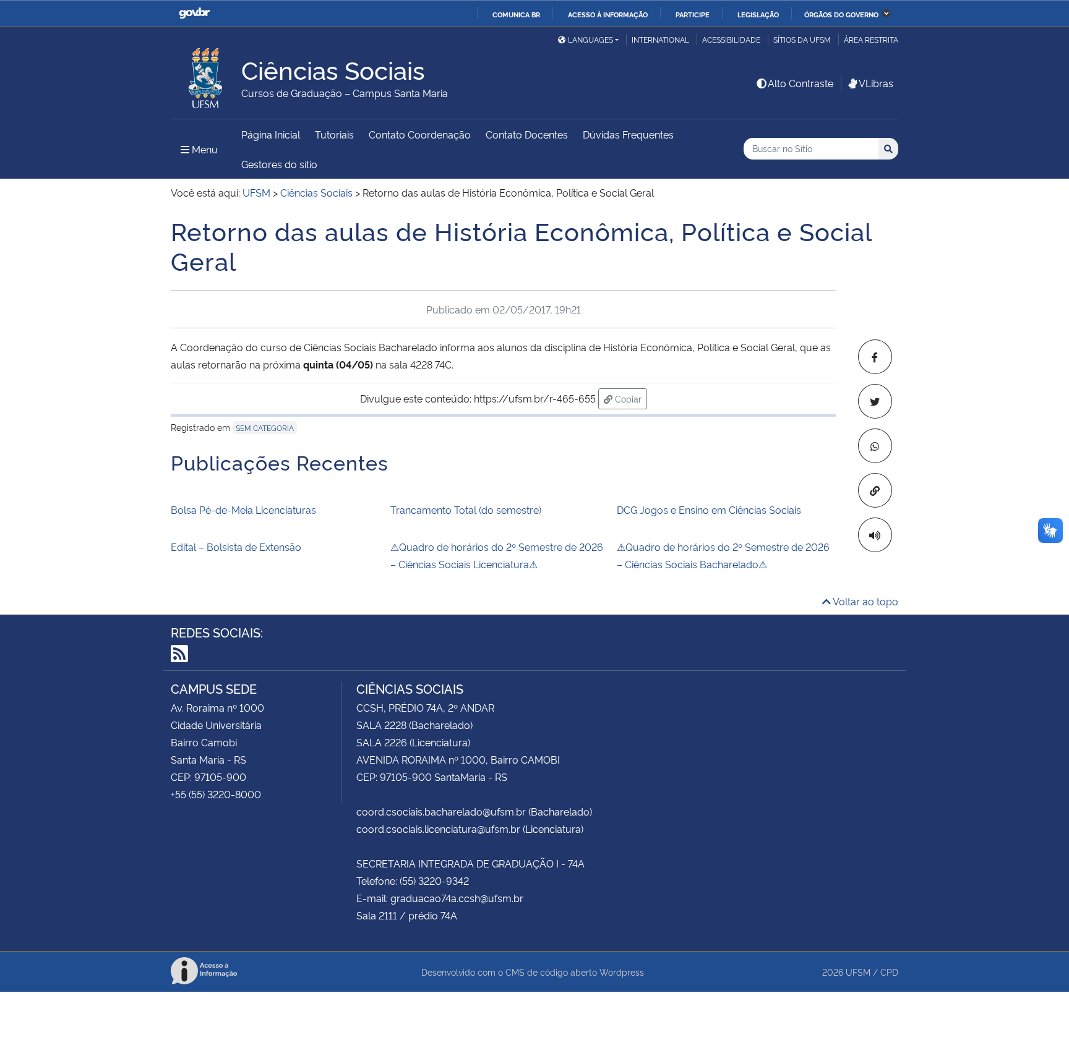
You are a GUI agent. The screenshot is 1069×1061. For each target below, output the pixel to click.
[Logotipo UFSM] (206, 75)
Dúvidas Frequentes (628, 134)
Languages (590, 39)
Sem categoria (265, 427)
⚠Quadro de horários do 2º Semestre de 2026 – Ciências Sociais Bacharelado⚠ (723, 555)
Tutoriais (334, 134)
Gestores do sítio (279, 164)
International (660, 39)
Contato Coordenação (420, 134)
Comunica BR (516, 14)
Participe (693, 14)
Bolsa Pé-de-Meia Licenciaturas (243, 509)
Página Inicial (270, 134)
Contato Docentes (527, 134)
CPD (889, 972)
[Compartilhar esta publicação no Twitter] (875, 401)
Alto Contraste (800, 83)
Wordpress (621, 972)
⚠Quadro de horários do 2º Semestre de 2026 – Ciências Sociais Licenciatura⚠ (496, 555)
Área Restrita (871, 39)
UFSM (858, 972)
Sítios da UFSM (802, 39)
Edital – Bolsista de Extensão (236, 546)
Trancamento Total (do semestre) (465, 509)
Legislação (758, 14)
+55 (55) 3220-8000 (216, 794)
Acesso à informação (608, 14)
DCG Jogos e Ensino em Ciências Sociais (709, 509)
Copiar (629, 398)
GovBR (194, 13)
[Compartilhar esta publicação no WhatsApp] (875, 445)
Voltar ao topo (864, 601)
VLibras (876, 83)
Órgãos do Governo (841, 14)
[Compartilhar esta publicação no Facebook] (875, 356)
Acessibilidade (731, 39)
